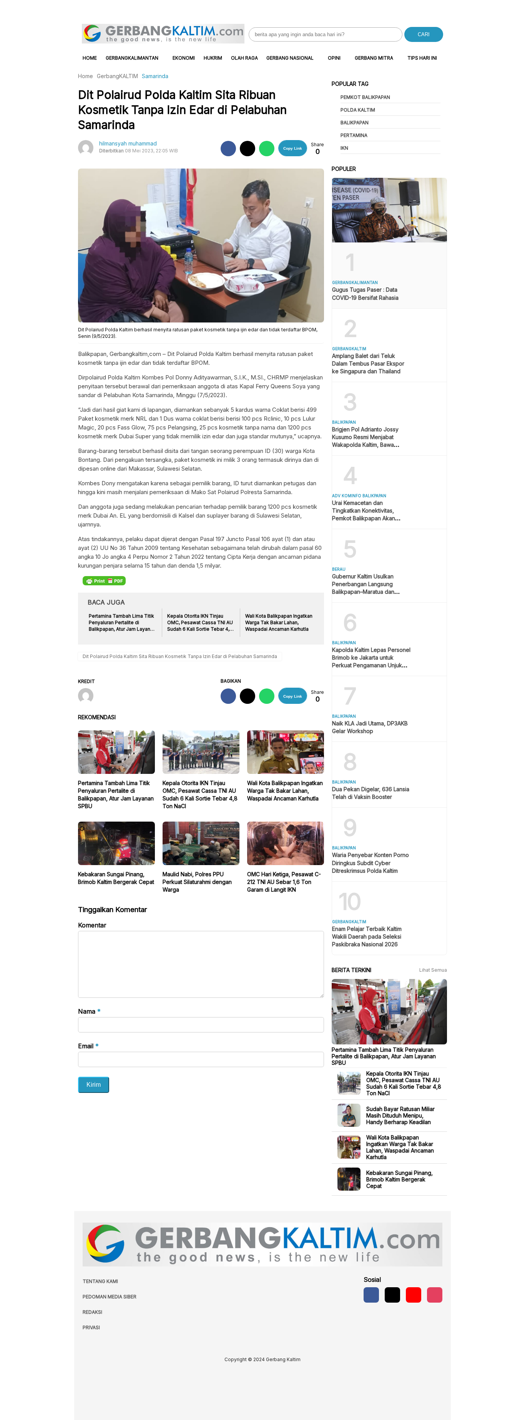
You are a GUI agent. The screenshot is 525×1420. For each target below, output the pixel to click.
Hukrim (213, 58)
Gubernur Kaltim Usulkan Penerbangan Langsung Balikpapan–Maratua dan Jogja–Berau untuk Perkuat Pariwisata (366, 591)
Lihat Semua (433, 970)
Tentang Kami (100, 1281)
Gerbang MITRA (374, 58)
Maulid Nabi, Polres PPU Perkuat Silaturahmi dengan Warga (197, 882)
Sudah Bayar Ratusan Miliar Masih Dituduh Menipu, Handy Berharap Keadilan (400, 1115)
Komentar (92, 925)
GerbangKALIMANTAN (132, 58)
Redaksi (92, 1312)
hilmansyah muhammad (128, 143)
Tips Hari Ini (422, 58)
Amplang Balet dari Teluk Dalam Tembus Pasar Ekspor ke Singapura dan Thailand (368, 363)
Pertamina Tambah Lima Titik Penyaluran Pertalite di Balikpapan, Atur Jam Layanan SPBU (384, 1056)
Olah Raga (244, 58)
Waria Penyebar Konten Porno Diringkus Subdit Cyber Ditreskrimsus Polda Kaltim (370, 863)
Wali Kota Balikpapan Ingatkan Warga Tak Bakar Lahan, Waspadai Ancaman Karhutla (285, 791)
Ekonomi (184, 58)
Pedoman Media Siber (109, 1297)
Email (88, 1046)
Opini (334, 58)
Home (90, 58)
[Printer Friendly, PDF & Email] (104, 580)
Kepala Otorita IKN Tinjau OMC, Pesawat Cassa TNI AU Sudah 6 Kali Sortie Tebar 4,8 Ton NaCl (403, 1083)
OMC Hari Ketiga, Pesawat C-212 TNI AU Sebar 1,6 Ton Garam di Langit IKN (284, 882)
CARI (424, 34)
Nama (89, 1011)
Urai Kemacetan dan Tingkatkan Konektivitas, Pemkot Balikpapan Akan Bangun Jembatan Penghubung (363, 518)
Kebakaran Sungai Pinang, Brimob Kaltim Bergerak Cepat (399, 1179)
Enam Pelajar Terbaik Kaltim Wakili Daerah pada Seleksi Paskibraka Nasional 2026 (367, 936)
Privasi (91, 1327)
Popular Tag (350, 83)
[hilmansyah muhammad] (88, 696)
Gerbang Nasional (290, 58)
